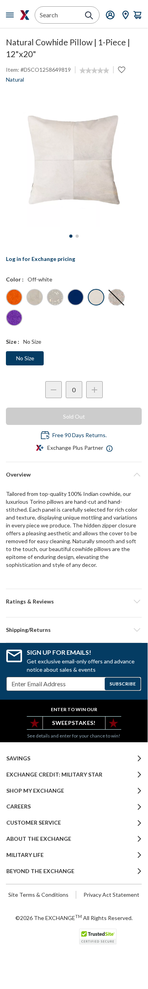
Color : (15, 279)
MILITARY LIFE (25, 855)
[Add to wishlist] (122, 70)
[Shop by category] (11, 15)
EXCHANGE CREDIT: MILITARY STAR (54, 774)
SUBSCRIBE (122, 684)
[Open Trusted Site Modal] (98, 936)
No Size (25, 358)
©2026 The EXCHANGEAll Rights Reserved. (74, 917)
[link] (94, 71)
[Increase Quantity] (94, 389)
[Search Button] (89, 15)
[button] (74, 601)
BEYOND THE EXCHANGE (40, 871)
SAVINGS (18, 758)
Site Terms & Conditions (38, 894)
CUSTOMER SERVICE (33, 823)
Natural (15, 79)
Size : (12, 341)
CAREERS (18, 806)
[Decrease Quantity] (53, 389)
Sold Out (74, 416)
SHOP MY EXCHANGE (35, 791)
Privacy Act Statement (111, 894)
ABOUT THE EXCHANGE (38, 839)
